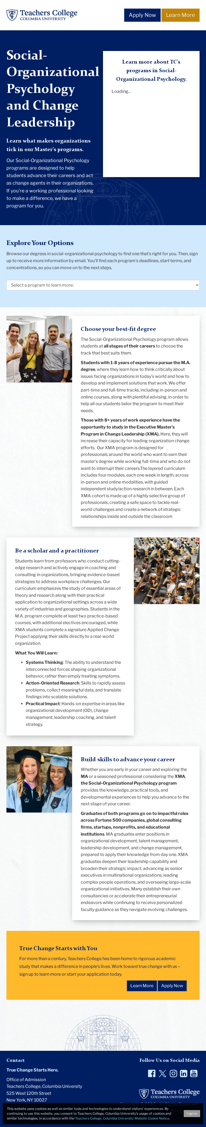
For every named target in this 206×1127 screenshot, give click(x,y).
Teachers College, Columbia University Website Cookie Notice (122, 1118)
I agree (192, 1113)
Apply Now (142, 15)
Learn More (180, 15)
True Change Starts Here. (32, 1070)
